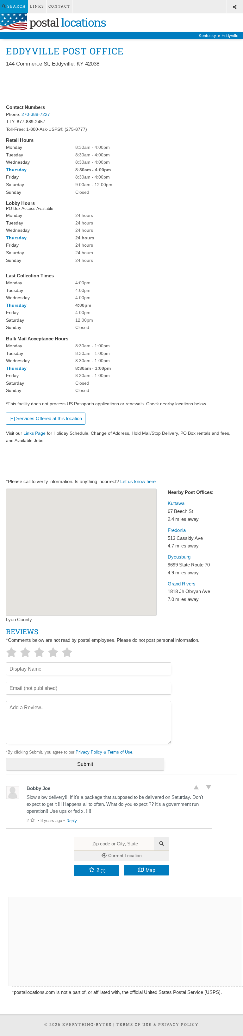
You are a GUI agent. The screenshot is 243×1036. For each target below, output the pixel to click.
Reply (71, 820)
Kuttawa (176, 503)
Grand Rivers (182, 583)
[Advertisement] (121, 86)
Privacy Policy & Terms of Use (104, 752)
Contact (59, 6)
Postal (66, 22)
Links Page (34, 433)
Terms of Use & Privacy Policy (157, 1024)
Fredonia (177, 530)
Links (37, 6)
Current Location (124, 855)
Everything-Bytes (87, 1024)
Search (16, 6)
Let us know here (138, 481)
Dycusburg (179, 556)
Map (150, 870)
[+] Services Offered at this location (45, 418)
